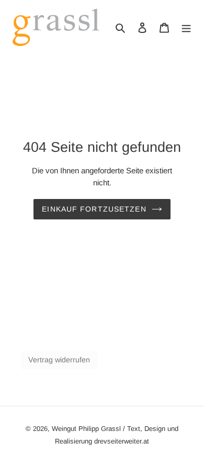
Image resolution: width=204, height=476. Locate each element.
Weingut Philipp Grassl (86, 429)
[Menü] (186, 27)
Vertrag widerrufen (59, 360)
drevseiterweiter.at (121, 441)
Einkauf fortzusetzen (94, 209)
